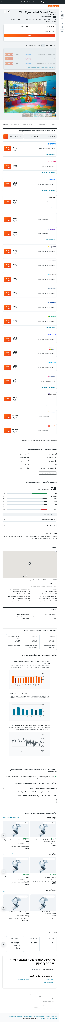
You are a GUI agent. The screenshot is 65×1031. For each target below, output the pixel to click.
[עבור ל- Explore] (62, 23)
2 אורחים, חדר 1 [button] (49, 31)
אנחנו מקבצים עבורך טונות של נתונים (44, 1005)
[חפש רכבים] (62, 18)
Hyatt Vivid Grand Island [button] (49, 912)
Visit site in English (26, 2)
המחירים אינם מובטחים (22, 997)
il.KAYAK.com (54, 1016)
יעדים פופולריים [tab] (36, 969)
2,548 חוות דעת (45, 17)
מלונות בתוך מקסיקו (28, 1016)
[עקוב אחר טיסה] (62, 27)
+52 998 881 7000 (50, 21)
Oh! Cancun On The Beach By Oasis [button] (46, 840)
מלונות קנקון (41, 1018)
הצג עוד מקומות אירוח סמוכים (11, 817)
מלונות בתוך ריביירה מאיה (51, 1018)
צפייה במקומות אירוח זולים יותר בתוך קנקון (14, 854)
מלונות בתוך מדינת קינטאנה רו (15, 1016)
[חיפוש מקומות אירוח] (62, 15)
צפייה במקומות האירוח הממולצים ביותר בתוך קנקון (15, 890)
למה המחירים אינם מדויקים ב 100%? (44, 1008)
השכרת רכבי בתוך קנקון (23, 979)
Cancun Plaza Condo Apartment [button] (47, 876)
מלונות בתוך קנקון (48, 982)
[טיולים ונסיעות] (62, 32)
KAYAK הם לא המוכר (49, 1002)
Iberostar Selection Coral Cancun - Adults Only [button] (17, 912)
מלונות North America (39, 1016)
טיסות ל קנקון (49, 979)
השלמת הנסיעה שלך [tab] (48, 969)
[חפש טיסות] (62, 11)
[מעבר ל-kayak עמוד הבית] (53, 6)
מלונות (47, 1016)
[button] (2, 2)
